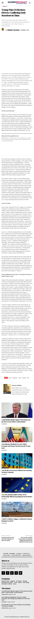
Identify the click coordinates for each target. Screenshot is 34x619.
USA (28, 377)
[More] (25, 34)
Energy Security (5, 516)
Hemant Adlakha (13, 30)
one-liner (4, 169)
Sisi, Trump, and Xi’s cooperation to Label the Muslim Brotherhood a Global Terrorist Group (25, 540)
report (28, 173)
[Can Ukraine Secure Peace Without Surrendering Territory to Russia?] (17, 460)
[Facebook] (3, 34)
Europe (3, 492)
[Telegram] (21, 34)
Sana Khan (4, 423)
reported (9, 183)
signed (16, 287)
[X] (6, 34)
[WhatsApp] (10, 34)
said (29, 103)
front (20, 377)
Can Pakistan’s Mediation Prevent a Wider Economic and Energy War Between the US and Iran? (16, 446)
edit (11, 242)
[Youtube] (20, 573)
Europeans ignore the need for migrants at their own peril (8, 539)
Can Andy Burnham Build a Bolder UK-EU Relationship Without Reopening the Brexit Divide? (17, 496)
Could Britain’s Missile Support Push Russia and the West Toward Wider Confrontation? (16, 421)
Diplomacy (4, 441)
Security (24, 377)
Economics (15, 377)
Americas (5, 6)
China (10, 377)
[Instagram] (7, 573)
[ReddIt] (17, 34)
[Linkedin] (14, 34)
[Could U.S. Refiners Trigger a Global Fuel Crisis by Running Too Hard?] (17, 509)
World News (4, 417)
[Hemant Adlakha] (3, 29)
